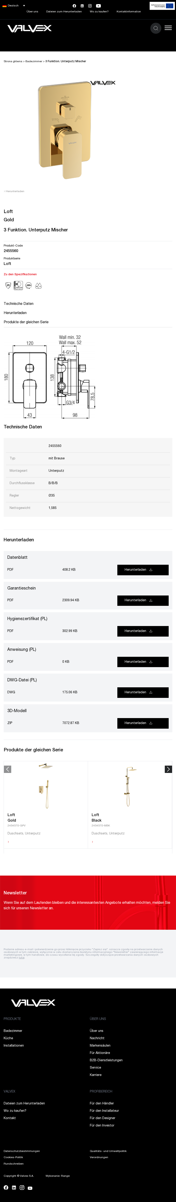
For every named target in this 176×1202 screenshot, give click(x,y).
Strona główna (13, 61)
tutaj (22, 957)
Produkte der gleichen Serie (26, 322)
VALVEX (9, 1091)
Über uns (32, 11)
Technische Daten (18, 304)
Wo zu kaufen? (99, 11)
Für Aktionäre (100, 1053)
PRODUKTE (12, 1019)
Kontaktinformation (129, 11)
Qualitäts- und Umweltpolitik (108, 1151)
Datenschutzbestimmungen (22, 1151)
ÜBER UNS (98, 1019)
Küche (8, 1038)
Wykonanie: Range (58, 1176)
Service (95, 1068)
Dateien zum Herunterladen (64, 11)
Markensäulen (100, 1046)
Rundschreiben (14, 1164)
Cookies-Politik (13, 1157)
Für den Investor (102, 1125)
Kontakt (10, 1118)
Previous (7, 769)
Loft (7, 264)
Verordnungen (99, 1157)
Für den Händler (102, 1103)
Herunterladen (14, 191)
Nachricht (97, 1038)
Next (168, 769)
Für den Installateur (104, 1111)
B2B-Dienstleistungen (106, 1060)
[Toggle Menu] (168, 27)
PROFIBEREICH (101, 1091)
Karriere (96, 1075)
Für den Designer (102, 1118)
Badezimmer (33, 61)
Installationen (14, 1046)
